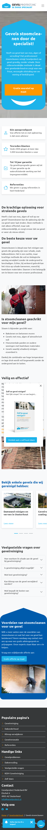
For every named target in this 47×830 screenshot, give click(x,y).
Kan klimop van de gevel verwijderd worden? (20, 582)
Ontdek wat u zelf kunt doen (21, 440)
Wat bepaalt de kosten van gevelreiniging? (16, 591)
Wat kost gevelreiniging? (15, 574)
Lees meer (9, 523)
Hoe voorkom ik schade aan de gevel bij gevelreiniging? (21, 559)
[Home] (19, 5)
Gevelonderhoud (16, 815)
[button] (16, 533)
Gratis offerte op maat (14, 659)
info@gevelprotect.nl (11, 799)
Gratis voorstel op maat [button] (23, 90)
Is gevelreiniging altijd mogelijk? (19, 567)
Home (4, 815)
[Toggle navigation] (43, 5)
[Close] (40, 385)
